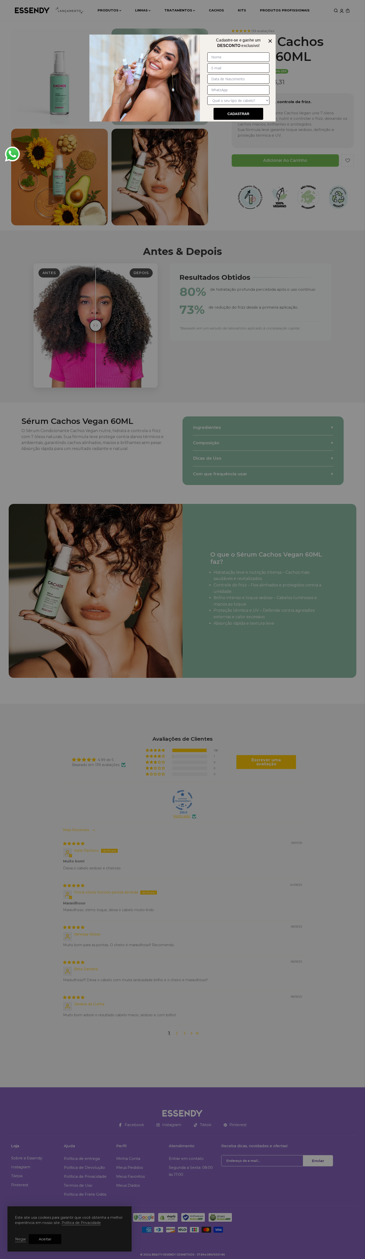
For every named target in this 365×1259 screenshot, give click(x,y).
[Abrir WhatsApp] (12, 154)
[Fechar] (270, 40)
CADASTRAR (238, 114)
